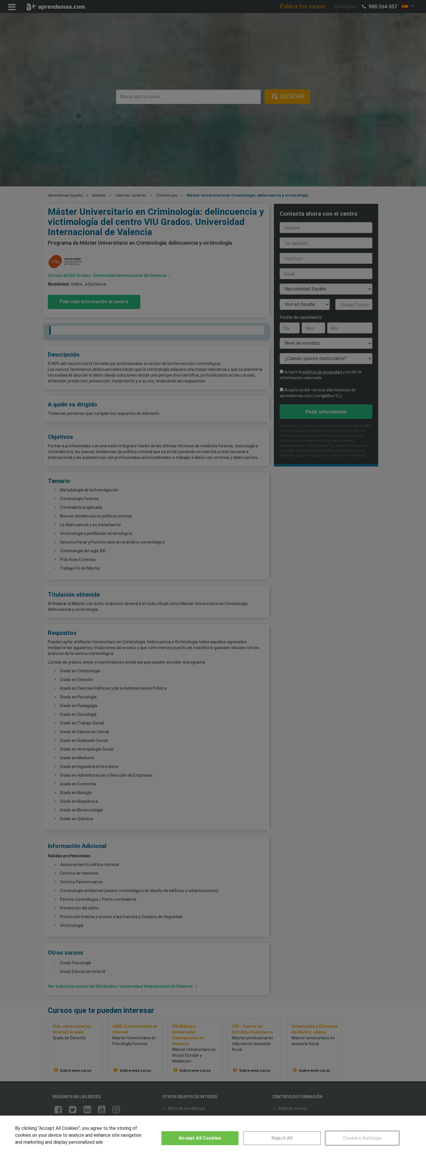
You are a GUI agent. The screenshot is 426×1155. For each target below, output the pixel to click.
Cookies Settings (362, 1138)
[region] (213, 1135)
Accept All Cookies (200, 1138)
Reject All (282, 1138)
